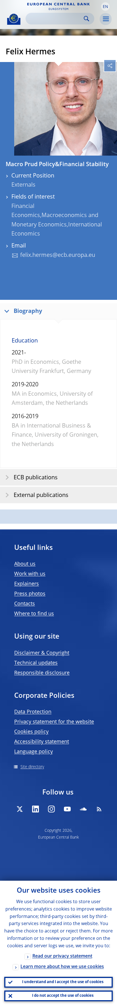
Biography (28, 311)
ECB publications (36, 478)
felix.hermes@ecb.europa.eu (57, 255)
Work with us (29, 574)
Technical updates (36, 663)
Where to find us (34, 613)
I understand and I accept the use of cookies (62, 982)
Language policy (33, 751)
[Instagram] (51, 809)
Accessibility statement (41, 741)
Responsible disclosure (42, 673)
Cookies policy (31, 731)
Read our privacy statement (62, 956)
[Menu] (106, 19)
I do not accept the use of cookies (62, 996)
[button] (105, 6)
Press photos (29, 594)
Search (86, 19)
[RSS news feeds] (99, 809)
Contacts (24, 603)
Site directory (32, 767)
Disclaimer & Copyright (41, 653)
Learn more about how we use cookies (62, 967)
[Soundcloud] (83, 809)
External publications (41, 495)
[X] (19, 809)
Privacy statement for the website (54, 722)
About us (24, 564)
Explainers (26, 584)
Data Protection (32, 712)
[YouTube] (67, 809)
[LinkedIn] (35, 809)
